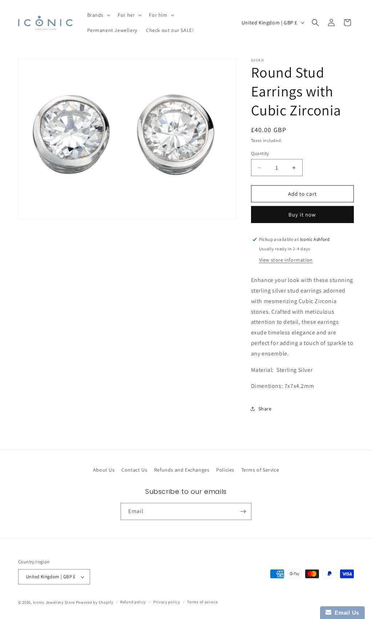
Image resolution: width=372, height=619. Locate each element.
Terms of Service (260, 470)
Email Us (345, 613)
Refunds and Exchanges (182, 470)
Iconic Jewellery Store (54, 602)
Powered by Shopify (94, 602)
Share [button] (265, 408)
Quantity (260, 153)
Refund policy (133, 601)
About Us (104, 470)
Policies (225, 470)
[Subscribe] (243, 511)
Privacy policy (166, 601)
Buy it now (302, 214)
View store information (286, 260)
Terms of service (202, 601)
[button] (98, 15)
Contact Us (134, 470)
